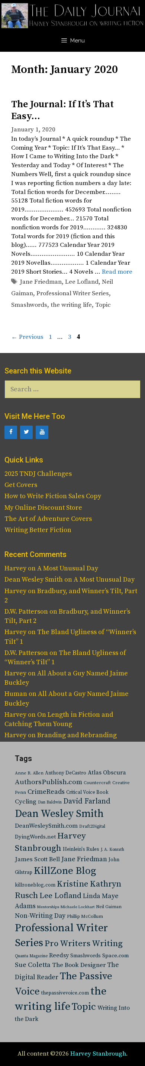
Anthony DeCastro (65, 773)
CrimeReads (46, 791)
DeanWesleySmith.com (46, 826)
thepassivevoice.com (65, 993)
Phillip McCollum (85, 916)
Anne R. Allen (29, 773)
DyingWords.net (35, 836)
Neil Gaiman (109, 907)
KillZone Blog (65, 871)
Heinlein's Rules (81, 849)
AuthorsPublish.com (48, 782)
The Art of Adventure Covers (48, 519)
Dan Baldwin (50, 802)
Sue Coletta (33, 965)
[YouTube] (42, 432)
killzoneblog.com (35, 885)
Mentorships (48, 907)
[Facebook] (10, 432)
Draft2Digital (92, 826)
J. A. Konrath (112, 849)
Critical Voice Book (87, 792)
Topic (103, 305)
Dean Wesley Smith (59, 814)
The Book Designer (79, 965)
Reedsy (59, 955)
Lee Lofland (82, 282)
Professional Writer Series (72, 293)
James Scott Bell (37, 859)
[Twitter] (26, 432)
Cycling (25, 802)
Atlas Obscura (107, 772)
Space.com (115, 955)
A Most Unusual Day (67, 568)
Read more (117, 272)
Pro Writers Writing (84, 943)
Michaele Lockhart (77, 907)
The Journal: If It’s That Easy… (62, 110)
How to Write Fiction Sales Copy (52, 496)
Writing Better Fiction (37, 530)
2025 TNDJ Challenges (38, 474)
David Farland (86, 801)
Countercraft (97, 783)
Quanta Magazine (31, 956)
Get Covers (20, 485)
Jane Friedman (41, 282)
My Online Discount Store (43, 507)
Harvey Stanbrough (98, 1054)
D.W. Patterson (26, 611)
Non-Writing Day (40, 916)
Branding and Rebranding (77, 735)
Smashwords (29, 305)
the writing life (71, 305)
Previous (27, 337)
